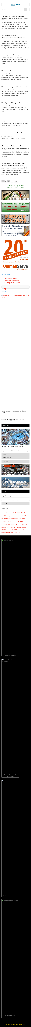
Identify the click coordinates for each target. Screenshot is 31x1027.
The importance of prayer (9, 35)
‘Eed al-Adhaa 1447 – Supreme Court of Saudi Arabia (15, 416)
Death (3, 18)
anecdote (6, 512)
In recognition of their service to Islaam (14, 163)
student (14, 530)
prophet (25, 521)
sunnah (19, 529)
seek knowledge (22, 527)
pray (16, 521)
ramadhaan (14, 524)
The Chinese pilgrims (11, 278)
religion (3, 527)
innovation (4, 518)
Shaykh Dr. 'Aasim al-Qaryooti (11, 37)
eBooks (4, 454)
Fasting (6, 18)
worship (15, 532)
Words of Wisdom (19, 18)
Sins (25, 135)
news (4, 521)
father (12, 516)
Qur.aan (13, 18)
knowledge (10, 518)
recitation (20, 524)
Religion (9, 73)
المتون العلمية (5, 491)
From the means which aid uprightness (13, 133)
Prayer (10, 18)
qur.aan (4, 524)
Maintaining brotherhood (12, 280)
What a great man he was (12, 283)
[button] (3, 451)
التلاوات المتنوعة (5, 503)
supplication (24, 529)
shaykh (4, 530)
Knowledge (4, 73)
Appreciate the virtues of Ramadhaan (13, 16)
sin (7, 529)
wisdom (9, 532)
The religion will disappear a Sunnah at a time (15, 103)
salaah (7, 527)
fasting (7, 515)
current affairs (20, 513)
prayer (21, 521)
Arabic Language (7, 457)
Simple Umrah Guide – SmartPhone (12, 446)
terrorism (4, 532)
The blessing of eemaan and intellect (13, 71)
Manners (4, 89)
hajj (18, 516)
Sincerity (12, 89)
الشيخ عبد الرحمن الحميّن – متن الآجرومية (12, 496)
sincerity (9, 529)
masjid (20, 518)
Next (16, 181)
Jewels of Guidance (6, 274)
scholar (16, 527)
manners (16, 518)
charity (9, 512)
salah (11, 527)
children (13, 512)
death (27, 513)
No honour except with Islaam (11, 119)
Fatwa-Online (22, 1024)
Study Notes (5, 461)
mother (23, 518)
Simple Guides (6, 425)
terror (28, 529)
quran (9, 524)
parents (7, 521)
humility (21, 516)
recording (24, 524)
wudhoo (19, 532)
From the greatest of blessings (11, 55)
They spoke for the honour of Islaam (12, 146)
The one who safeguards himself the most (14, 87)
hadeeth (15, 516)
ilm (25, 516)
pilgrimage (12, 521)
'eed (2, 512)
